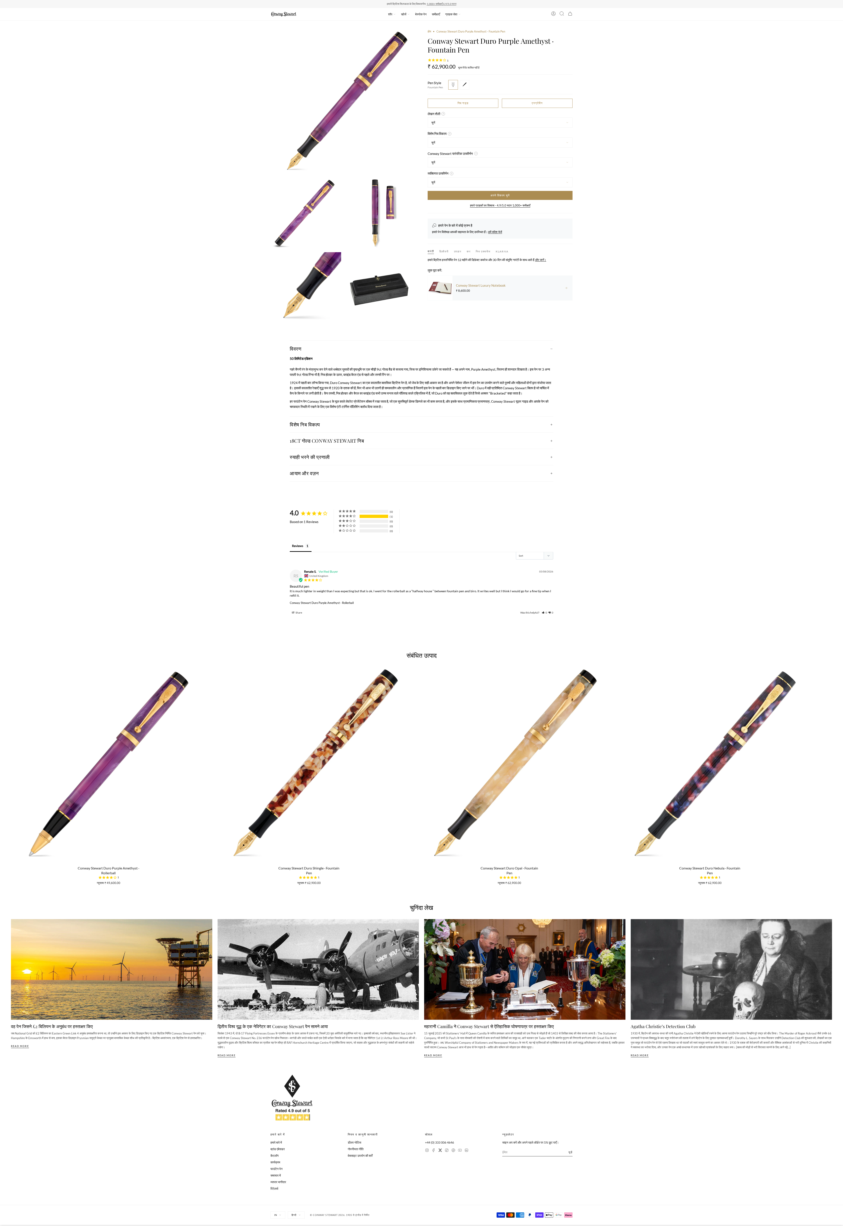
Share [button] (298, 612)
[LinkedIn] (466, 1151)
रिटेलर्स (274, 1188)
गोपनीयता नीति (356, 1149)
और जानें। (540, 260)
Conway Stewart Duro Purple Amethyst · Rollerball (322, 603)
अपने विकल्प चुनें (500, 195)
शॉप (390, 14)
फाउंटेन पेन (276, 1169)
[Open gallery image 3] (380, 213)
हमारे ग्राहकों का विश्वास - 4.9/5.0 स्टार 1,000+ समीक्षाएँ (500, 205)
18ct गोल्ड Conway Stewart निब (327, 440)
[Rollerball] (464, 85)
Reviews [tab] (297, 546)
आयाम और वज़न (304, 473)
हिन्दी (294, 1214)
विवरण (295, 348)
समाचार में (275, 1175)
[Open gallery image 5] (380, 287)
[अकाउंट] (553, 14)
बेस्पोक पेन (421, 14)
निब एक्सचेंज (483, 251)
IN (275, 1214)
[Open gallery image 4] (305, 287)
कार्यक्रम (275, 1162)
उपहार (457, 251)
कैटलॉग (274, 1155)
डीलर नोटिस (354, 1142)
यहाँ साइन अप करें (449, 3)
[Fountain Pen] (453, 85)
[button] (544, 612)
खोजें (403, 14)
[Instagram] (427, 1151)
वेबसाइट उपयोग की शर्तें (360, 1155)
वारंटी (431, 251)
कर (469, 251)
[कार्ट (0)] (570, 14)
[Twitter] (440, 1151)
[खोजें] (561, 14)
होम (429, 31)
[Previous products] (12, 744)
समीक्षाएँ (436, 14)
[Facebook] (434, 1151)
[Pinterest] (453, 1151)
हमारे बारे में (276, 1142)
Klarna (502, 251)
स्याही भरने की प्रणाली (310, 457)
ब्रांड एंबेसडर (277, 1149)
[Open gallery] (342, 101)
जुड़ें (570, 1152)
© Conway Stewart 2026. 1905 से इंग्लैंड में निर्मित (340, 1214)
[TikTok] (447, 1151)
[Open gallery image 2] (305, 213)
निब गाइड (463, 103)
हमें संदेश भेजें (495, 232)
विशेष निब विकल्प (305, 424)
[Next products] (830, 744)
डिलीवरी (444, 251)
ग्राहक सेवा (451, 14)
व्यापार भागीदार (278, 1182)
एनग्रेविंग (537, 103)
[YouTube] (460, 1151)
